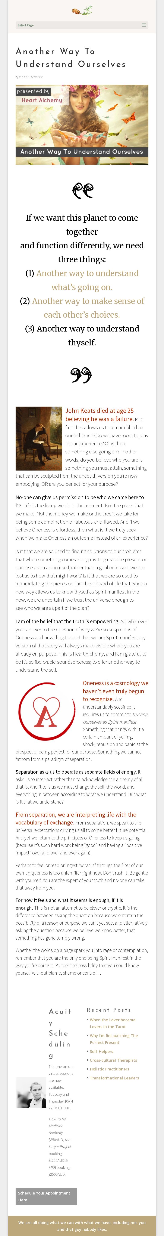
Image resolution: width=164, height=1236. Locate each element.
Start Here (37, 77)
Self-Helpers (101, 1051)
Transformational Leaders (114, 1078)
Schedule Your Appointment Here (44, 1196)
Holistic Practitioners (109, 1069)
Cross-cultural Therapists (113, 1060)
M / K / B (24, 77)
